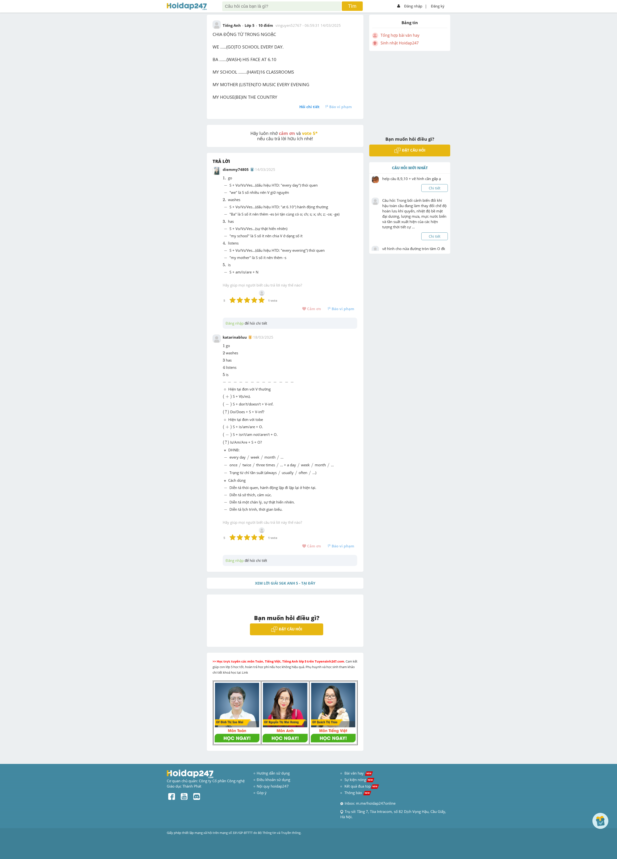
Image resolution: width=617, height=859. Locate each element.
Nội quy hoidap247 (273, 786)
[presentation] (225, 178)
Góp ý (262, 792)
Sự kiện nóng (358, 779)
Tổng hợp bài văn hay (400, 35)
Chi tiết (434, 188)
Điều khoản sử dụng (273, 779)
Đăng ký (437, 6)
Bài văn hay (357, 773)
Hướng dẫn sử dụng (273, 773)
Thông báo (357, 792)
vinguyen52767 (288, 25)
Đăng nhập (413, 6)
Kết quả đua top (360, 786)
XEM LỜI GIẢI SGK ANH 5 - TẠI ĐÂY (285, 583)
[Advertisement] (409, 90)
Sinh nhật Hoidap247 (400, 43)
